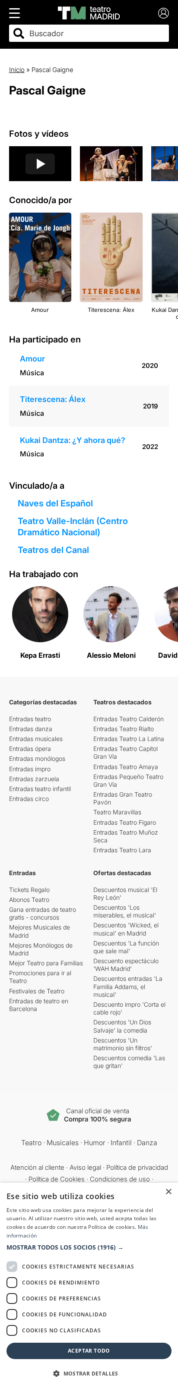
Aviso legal (85, 1167)
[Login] (163, 13)
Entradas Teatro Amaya (125, 766)
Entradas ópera (30, 748)
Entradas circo (29, 798)
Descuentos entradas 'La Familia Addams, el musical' (127, 986)
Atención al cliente (37, 1167)
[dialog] (89, 1285)
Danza (147, 1142)
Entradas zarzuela (34, 778)
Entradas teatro (30, 718)
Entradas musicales (36, 738)
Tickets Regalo (29, 889)
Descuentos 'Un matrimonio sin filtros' (122, 1044)
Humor (94, 1142)
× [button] (168, 1192)
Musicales (63, 1142)
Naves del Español (55, 503)
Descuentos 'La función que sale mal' (126, 947)
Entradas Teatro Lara (122, 850)
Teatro (31, 1142)
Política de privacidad (137, 1167)
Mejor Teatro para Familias (46, 963)
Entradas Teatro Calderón (128, 718)
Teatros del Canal (53, 550)
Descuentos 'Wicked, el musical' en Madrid (126, 928)
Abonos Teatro (29, 899)
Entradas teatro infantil (40, 788)
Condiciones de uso (120, 1179)
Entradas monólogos (37, 758)
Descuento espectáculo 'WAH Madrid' (126, 964)
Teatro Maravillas (117, 812)
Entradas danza (30, 728)
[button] (89, 1247)
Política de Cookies (57, 1179)
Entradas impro (30, 769)
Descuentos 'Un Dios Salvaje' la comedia (122, 1025)
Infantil (121, 1142)
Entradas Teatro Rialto (123, 728)
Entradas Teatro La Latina (128, 738)
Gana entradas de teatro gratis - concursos (42, 913)
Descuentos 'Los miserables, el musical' (124, 911)
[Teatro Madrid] (89, 12)
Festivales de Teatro (36, 991)
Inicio (17, 70)
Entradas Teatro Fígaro (124, 822)
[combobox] (97, 33)
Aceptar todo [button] (89, 1350)
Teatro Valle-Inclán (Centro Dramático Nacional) (73, 526)
